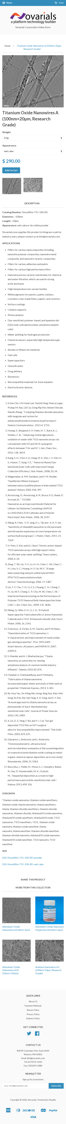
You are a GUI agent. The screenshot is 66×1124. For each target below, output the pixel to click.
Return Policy (33, 1010)
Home (7, 45)
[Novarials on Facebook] (37, 1034)
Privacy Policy (33, 1014)
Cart (61, 2)
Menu (9, 2)
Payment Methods (33, 1006)
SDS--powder (22, 857)
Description (31, 203)
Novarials (32, 1100)
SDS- (22, 864)
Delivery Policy (33, 1018)
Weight (6, 132)
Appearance (9, 145)
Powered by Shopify (46, 1100)
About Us (33, 1001)
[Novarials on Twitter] (29, 1034)
